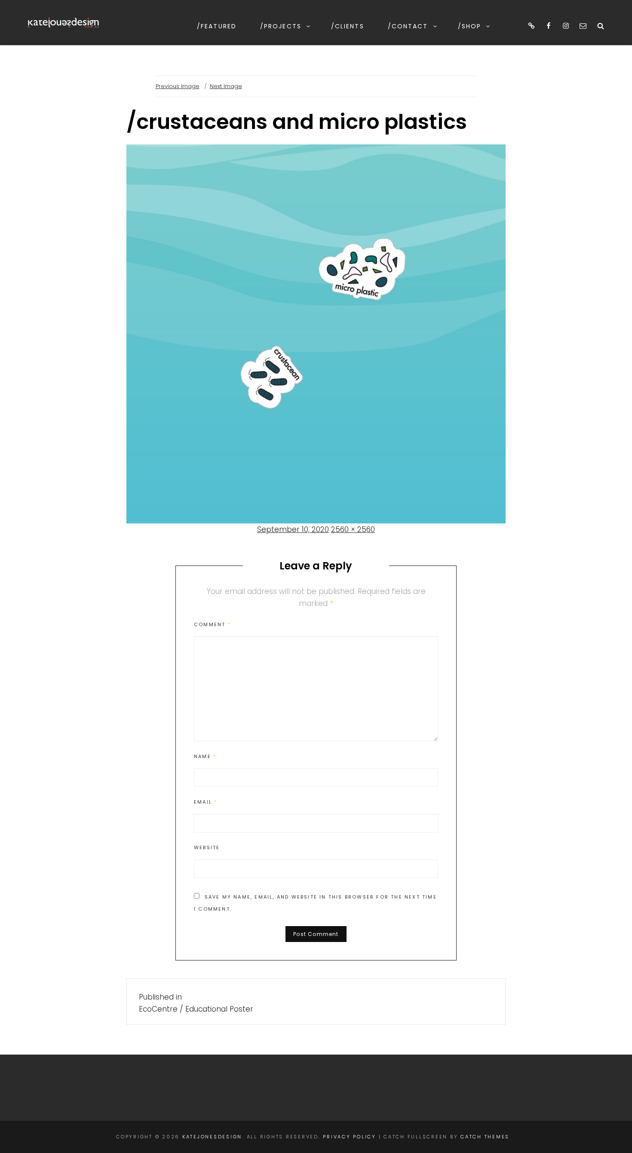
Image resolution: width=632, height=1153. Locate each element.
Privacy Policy (349, 1136)
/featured (216, 26)
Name (205, 756)
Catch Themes (484, 1136)
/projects (280, 26)
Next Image (226, 86)
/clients (347, 26)
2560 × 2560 (353, 529)
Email (205, 802)
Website (207, 847)
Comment (212, 624)
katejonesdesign (212, 1136)
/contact (408, 26)
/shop (470, 26)
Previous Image (177, 86)
